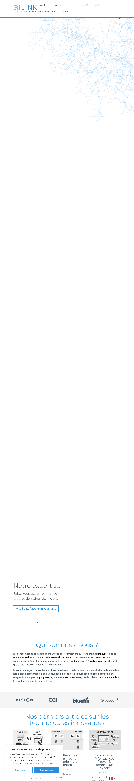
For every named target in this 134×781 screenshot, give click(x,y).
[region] (34, 760)
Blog (88, 5)
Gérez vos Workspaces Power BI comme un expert (104, 761)
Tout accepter (46, 770)
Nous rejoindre (45, 12)
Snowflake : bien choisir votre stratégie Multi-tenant (67, 760)
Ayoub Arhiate (64, 769)
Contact (64, 12)
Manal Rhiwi (101, 773)
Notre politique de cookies (42, 763)
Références (78, 5)
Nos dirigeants (62, 5)
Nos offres (43, 5)
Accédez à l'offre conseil (36, 608)
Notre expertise (36, 585)
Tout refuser (20, 770)
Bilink (97, 5)
